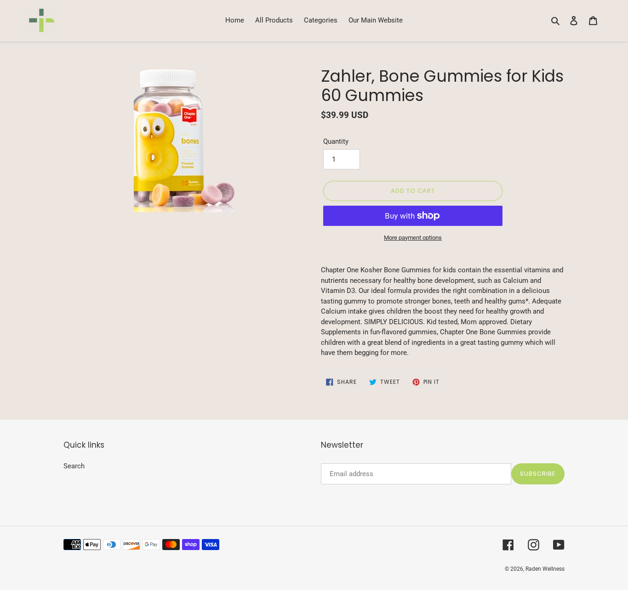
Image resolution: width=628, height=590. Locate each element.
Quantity (335, 141)
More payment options (413, 237)
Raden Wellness (545, 569)
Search (74, 466)
